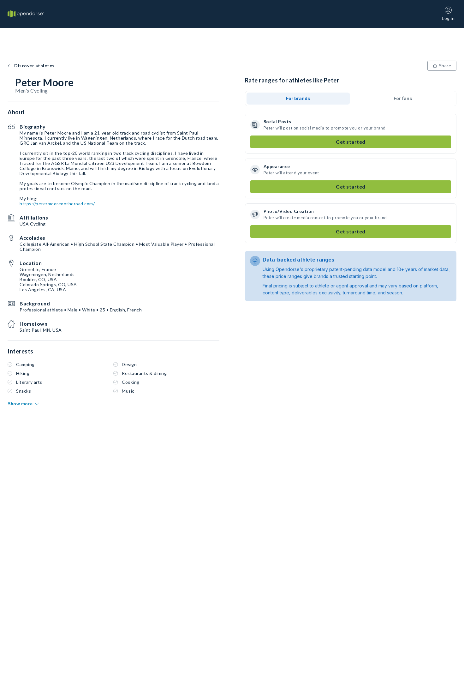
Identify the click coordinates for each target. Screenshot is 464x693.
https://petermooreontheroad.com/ (57, 203)
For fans (403, 98)
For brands (298, 98)
